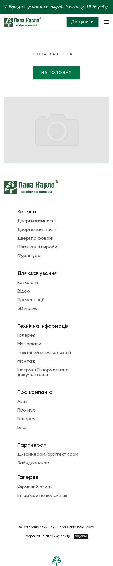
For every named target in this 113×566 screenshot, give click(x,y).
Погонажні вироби (37, 247)
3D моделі (28, 308)
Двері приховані (35, 238)
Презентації (30, 300)
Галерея (26, 335)
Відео (23, 291)
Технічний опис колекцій (44, 353)
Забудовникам (33, 463)
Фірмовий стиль (34, 487)
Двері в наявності (36, 230)
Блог (22, 427)
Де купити (82, 22)
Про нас (26, 410)
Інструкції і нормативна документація (43, 372)
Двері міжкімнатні (36, 221)
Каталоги (27, 282)
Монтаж (26, 361)
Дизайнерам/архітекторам (47, 454)
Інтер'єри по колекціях (42, 496)
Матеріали (29, 344)
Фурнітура (29, 256)
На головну (56, 73)
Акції (22, 401)
